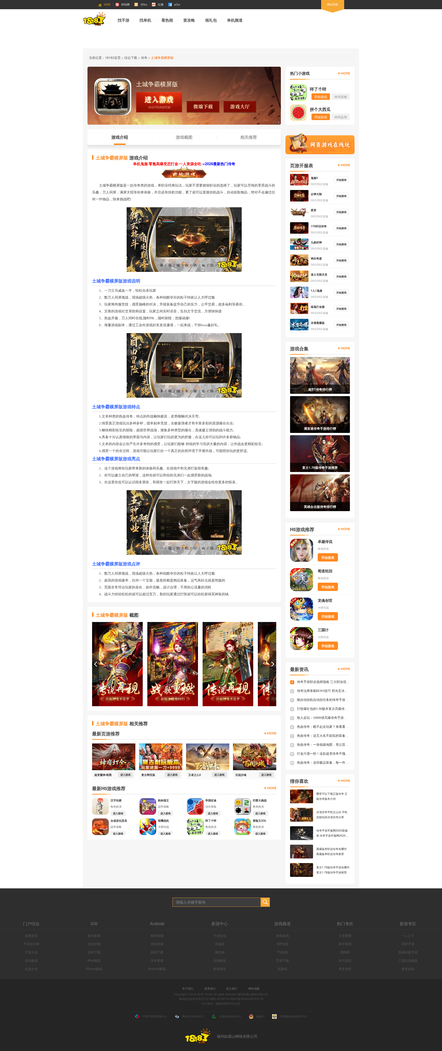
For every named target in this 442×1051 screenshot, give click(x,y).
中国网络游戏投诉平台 (293, 1016)
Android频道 (157, 968)
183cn (143, 4)
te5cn (177, 4)
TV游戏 (282, 952)
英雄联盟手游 (408, 952)
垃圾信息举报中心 (230, 1016)
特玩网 (125, 4)
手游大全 (31, 952)
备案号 (260, 1016)
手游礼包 (219, 935)
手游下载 (282, 960)
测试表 (219, 952)
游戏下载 (94, 952)
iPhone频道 (94, 968)
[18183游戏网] (94, 19)
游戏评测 (94, 944)
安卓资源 (157, 960)
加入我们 (231, 988)
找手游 (123, 20)
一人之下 (407, 935)
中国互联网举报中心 (154, 1016)
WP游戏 (282, 944)
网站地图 (253, 988)
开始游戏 (327, 557)
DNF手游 (408, 944)
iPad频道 (94, 960)
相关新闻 (94, 935)
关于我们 (187, 988)
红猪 (160, 4)
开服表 (219, 944)
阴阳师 (345, 952)
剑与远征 (345, 960)
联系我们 (209, 988)
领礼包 (211, 20)
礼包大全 (31, 968)
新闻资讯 (31, 935)
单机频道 (235, 20)
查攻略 (189, 20)
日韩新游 (219, 960)
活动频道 (31, 960)
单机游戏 (282, 935)
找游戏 (282, 968)
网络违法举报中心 (193, 1016)
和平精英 (345, 944)
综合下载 (130, 57)
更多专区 (345, 968)
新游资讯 (219, 968)
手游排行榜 (31, 944)
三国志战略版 (408, 960)
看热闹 (167, 20)
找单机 (145, 20)
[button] (95, 664)
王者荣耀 (345, 935)
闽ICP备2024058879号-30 (247, 999)
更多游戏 (407, 968)
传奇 (144, 57)
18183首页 (113, 57)
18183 (107, 4)
